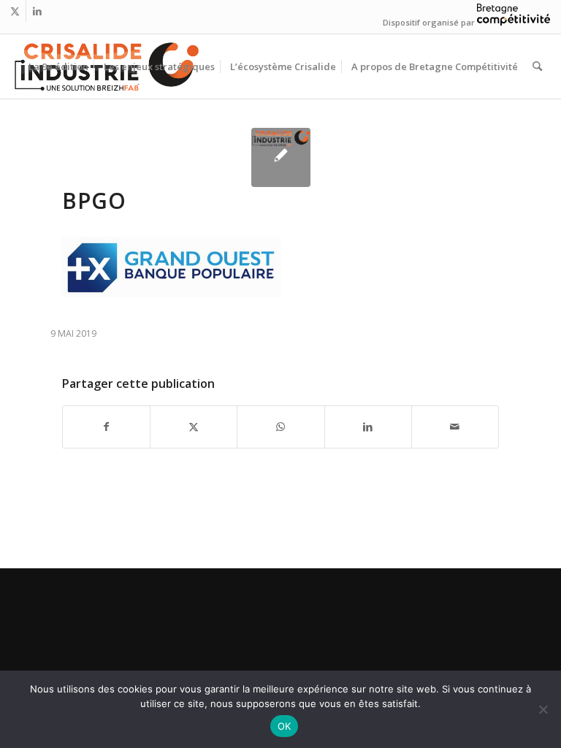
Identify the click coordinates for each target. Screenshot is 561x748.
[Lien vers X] (15, 11)
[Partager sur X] (193, 426)
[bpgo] (280, 157)
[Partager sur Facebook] (106, 426)
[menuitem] (58, 66)
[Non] (542, 709)
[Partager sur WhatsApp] (280, 426)
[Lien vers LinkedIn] (37, 11)
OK (284, 726)
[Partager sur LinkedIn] (368, 426)
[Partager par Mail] (455, 426)
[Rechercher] (537, 66)
